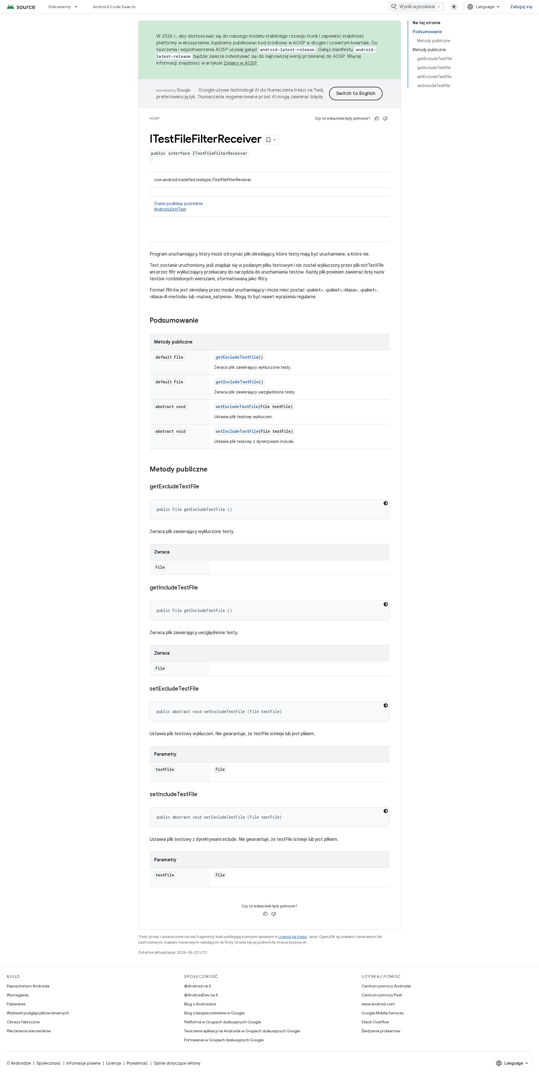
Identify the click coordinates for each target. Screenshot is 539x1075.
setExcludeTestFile (237, 406)
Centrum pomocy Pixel (382, 994)
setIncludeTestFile (237, 431)
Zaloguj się (521, 6)
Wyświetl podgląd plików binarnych (38, 1012)
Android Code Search (114, 6)
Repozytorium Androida (28, 986)
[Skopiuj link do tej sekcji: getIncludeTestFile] (203, 588)
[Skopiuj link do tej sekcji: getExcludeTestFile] (205, 487)
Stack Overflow (375, 1021)
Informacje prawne (84, 1063)
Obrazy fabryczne (23, 1021)
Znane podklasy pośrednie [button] (178, 206)
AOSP (154, 118)
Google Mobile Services (382, 1012)
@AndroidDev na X (201, 994)
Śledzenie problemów (381, 1030)
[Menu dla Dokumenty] (78, 6)
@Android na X (197, 986)
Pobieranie (16, 1003)
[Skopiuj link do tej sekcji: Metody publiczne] (213, 469)
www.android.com (378, 1003)
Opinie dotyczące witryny (177, 1063)
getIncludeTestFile (237, 381)
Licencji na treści (292, 936)
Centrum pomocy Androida (386, 986)
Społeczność (48, 1063)
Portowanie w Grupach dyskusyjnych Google (224, 1039)
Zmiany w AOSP (240, 63)
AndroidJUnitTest (170, 209)
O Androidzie (19, 1063)
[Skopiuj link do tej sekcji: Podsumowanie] (204, 321)
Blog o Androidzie (200, 1003)
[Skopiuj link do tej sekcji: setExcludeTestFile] (204, 689)
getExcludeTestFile (237, 357)
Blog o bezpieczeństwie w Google (214, 1012)
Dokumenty (60, 6)
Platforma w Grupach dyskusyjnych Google (222, 1021)
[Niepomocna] (385, 118)
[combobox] (416, 7)
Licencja (113, 1063)
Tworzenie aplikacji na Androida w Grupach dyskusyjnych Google (242, 1030)
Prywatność (137, 1063)
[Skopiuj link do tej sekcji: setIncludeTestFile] (203, 794)
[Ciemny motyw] (385, 503)
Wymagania (17, 994)
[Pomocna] (377, 118)
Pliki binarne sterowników (29, 1030)
